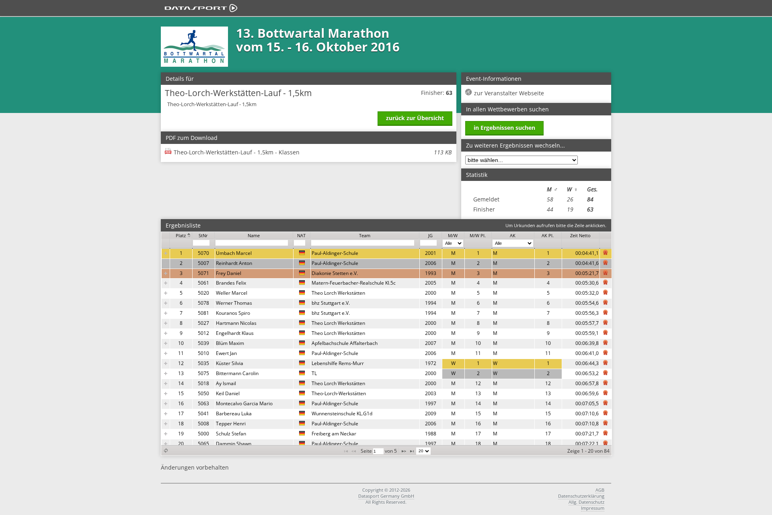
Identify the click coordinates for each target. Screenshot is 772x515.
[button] (166, 450)
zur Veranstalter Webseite (509, 93)
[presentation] (386, 348)
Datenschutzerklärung (581, 496)
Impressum (592, 508)
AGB (599, 490)
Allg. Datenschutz (586, 502)
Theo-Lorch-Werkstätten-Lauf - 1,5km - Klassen (313, 152)
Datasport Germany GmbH (386, 496)
